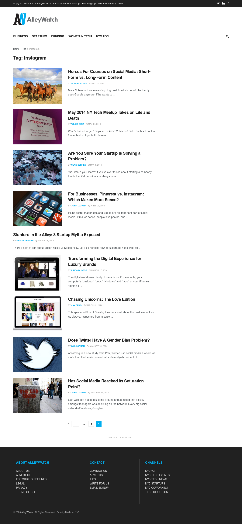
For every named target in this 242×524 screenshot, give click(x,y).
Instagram (34, 48)
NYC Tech (103, 36)
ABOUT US (22, 471)
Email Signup (89, 3)
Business (20, 36)
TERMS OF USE (26, 492)
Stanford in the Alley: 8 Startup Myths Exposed (56, 234)
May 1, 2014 (96, 164)
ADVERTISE (23, 475)
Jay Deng (76, 305)
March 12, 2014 (93, 305)
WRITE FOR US (99, 483)
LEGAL (20, 483)
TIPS (93, 479)
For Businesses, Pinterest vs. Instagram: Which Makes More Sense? (106, 197)
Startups (39, 36)
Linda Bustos (79, 270)
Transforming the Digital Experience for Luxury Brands (104, 261)
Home (16, 48)
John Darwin (78, 205)
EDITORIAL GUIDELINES (31, 479)
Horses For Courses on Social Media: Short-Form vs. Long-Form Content (109, 74)
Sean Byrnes (78, 164)
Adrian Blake (79, 83)
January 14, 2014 (99, 392)
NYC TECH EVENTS (157, 475)
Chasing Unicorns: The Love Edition (101, 299)
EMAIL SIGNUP (99, 487)
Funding (57, 36)
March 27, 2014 (99, 270)
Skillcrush (78, 346)
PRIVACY (21, 487)
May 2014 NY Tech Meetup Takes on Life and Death (109, 115)
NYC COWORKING (156, 487)
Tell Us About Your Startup (66, 3)
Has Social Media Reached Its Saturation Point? (106, 384)
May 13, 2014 (97, 83)
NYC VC (150, 471)
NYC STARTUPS (155, 483)
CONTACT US (98, 471)
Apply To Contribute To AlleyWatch (31, 3)
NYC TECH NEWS (156, 479)
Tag (24, 48)
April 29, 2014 (97, 205)
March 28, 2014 (45, 240)
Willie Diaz (77, 123)
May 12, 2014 (94, 123)
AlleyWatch (27, 512)
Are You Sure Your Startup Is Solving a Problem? (104, 156)
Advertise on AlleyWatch (110, 3)
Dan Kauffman (24, 240)
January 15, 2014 (97, 345)
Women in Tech (80, 36)
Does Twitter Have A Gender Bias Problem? (109, 340)
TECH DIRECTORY (156, 492)
